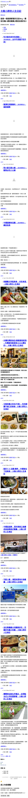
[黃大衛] (1, 763)
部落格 (5, 29)
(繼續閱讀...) (4, 90)
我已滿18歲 (3, 795)
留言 (14, 93)
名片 (4, 31)
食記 (10, 96)
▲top (2, 98)
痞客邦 (11, 93)
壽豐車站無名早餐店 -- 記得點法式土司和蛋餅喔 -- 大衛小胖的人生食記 (14, 696)
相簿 (4, 27)
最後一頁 (8, 756)
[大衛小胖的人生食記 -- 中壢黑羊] (9, 555)
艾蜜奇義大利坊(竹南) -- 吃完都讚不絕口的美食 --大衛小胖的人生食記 (15, 406)
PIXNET (6, 777)
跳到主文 (3, 15)
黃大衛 (2, 762)
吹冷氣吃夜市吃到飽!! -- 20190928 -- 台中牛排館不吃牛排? (14, 39)
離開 (8, 795)
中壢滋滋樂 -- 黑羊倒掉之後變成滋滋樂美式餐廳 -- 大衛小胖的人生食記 (14, 529)
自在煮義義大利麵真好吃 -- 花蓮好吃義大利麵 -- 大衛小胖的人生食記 (14, 630)
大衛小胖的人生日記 (11, 11)
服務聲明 (16, 778)
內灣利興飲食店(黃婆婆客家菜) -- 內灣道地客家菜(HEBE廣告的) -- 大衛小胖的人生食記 (15, 343)
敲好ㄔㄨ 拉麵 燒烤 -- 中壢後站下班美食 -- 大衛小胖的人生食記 (15, 471)
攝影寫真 (12, 24)
